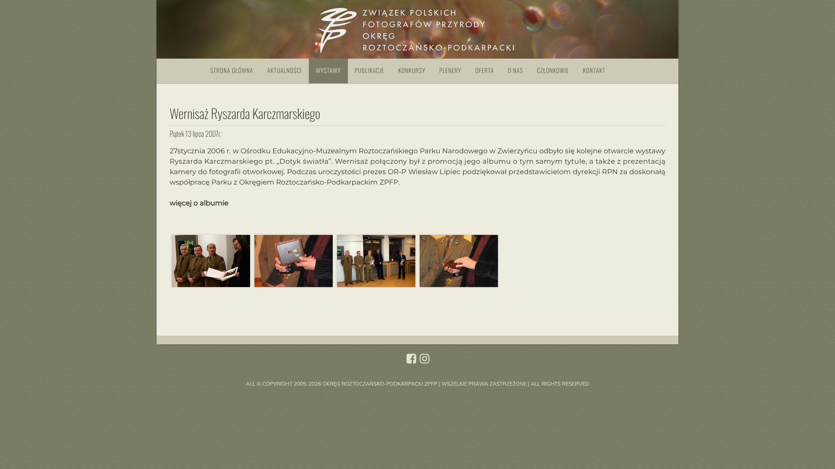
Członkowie (553, 70)
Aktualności (284, 70)
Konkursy (411, 70)
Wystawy (328, 70)
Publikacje (369, 70)
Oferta (484, 70)
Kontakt (594, 70)
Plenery (450, 70)
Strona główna (232, 70)
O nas (515, 70)
